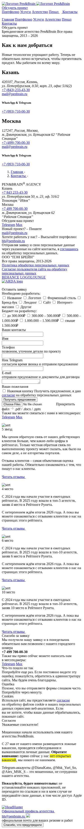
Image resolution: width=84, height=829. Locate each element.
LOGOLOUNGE (33, 277)
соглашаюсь (69, 249)
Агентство (40, 12)
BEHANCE (10, 277)
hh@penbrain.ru (13, 241)
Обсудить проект (15, 8)
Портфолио (10, 12)
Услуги (25, 12)
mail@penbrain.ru (14, 94)
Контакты (70, 12)
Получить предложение (20, 399)
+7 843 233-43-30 (15, 192)
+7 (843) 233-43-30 (16, 90)
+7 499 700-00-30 (15, 209)
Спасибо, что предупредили (23, 825)
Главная (8, 19)
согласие (8, 395)
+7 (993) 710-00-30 (16, 111)
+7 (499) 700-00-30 (16, 143)
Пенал (54, 12)
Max (19, 225)
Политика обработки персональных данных (35, 265)
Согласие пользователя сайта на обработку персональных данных (34, 271)
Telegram (8, 225)
